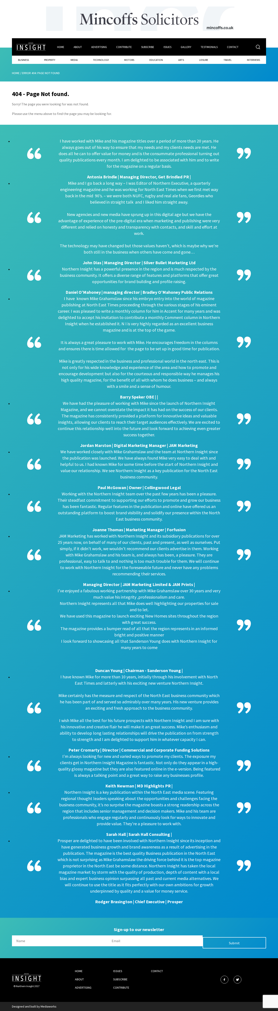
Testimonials (209, 47)
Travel (227, 59)
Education (156, 59)
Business (23, 59)
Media (74, 59)
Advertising (99, 47)
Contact (232, 47)
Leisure (203, 59)
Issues (167, 47)
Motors (129, 59)
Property (49, 59)
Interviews (253, 59)
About (78, 47)
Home (60, 47)
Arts (181, 59)
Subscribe (147, 47)
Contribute (124, 47)
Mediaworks (48, 1006)
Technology (101, 59)
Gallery (186, 47)
